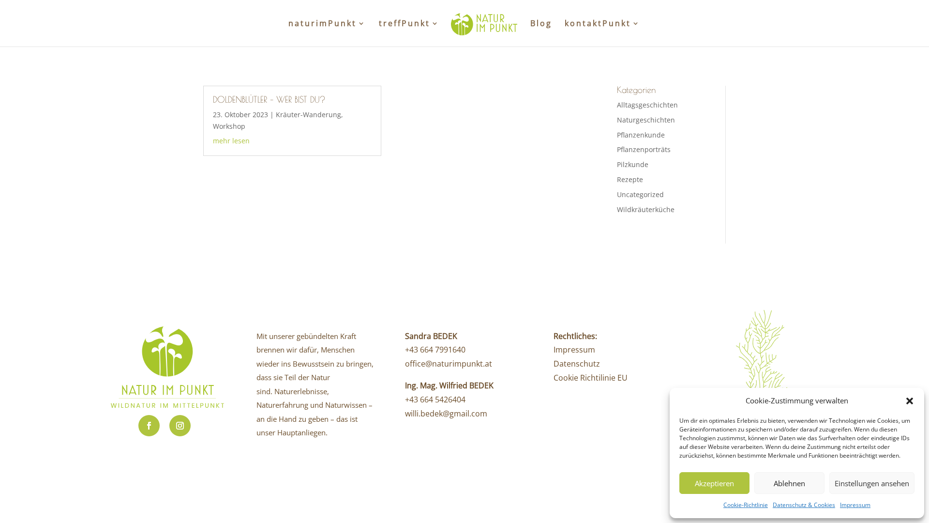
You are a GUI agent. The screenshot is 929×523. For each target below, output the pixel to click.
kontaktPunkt (598, 24)
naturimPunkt (322, 24)
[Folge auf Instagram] (180, 425)
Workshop (229, 126)
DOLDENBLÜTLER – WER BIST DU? (269, 99)
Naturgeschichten (646, 119)
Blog (541, 24)
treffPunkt (404, 24)
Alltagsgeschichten (647, 104)
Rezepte (630, 179)
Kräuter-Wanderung (308, 114)
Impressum (855, 505)
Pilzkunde (632, 164)
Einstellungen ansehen (872, 483)
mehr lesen (231, 140)
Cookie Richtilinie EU (591, 377)
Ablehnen (789, 483)
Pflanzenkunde (641, 134)
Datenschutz (577, 363)
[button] (909, 401)
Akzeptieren (714, 483)
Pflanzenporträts (644, 149)
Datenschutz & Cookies (804, 505)
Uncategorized (640, 194)
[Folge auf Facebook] (149, 425)
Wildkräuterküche (645, 209)
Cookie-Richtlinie (745, 505)
